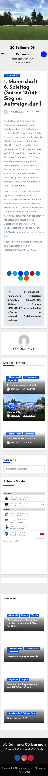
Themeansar (24, 772)
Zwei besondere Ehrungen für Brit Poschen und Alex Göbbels (22, 623)
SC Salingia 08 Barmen (24, 745)
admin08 (15, 389)
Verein (10, 407)
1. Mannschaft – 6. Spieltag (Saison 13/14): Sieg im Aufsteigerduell (23, 93)
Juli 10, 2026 (29, 389)
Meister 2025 (14, 412)
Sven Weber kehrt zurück (20, 439)
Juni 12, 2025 (29, 416)
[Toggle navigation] (2, 54)
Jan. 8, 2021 (29, 442)
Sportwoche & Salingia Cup (21, 713)
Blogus (38, 768)
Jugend (24, 615)
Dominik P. (18, 111)
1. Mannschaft (12, 75)
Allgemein (12, 380)
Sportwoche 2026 (17, 718)
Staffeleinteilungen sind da (21, 385)
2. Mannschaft (31, 377)
